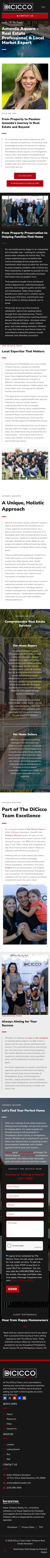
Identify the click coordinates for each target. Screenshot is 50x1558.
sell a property (41, 1038)
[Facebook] (5, 1398)
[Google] (24, 1398)
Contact (8, 1152)
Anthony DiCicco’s (13, 835)
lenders (8, 867)
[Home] (19, 1398)
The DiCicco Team (35, 829)
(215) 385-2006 (27, 1155)
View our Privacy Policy (22, 1280)
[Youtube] (14, 1398)
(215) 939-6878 (25, 1152)
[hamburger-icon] (43, 7)
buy (30, 1038)
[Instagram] (10, 1398)
